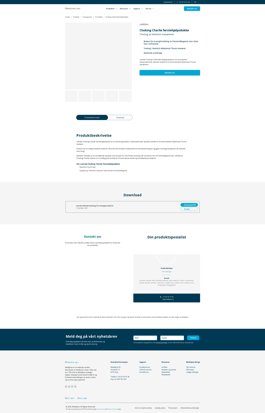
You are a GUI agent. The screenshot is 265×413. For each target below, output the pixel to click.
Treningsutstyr (87, 17)
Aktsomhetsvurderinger (190, 408)
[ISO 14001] (69, 398)
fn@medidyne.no (168, 299)
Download (120, 117)
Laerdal (144, 24)
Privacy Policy (101, 409)
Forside (67, 17)
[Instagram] (69, 386)
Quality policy (160, 408)
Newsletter (166, 372)
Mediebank (166, 374)
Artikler (164, 367)
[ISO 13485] (82, 398)
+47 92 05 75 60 (168, 297)
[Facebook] (72, 386)
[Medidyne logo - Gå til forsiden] (72, 8)
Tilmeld (193, 338)
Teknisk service (145, 369)
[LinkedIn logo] (166, 289)
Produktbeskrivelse (92, 117)
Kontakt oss (144, 372)
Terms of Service (112, 409)
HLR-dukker (99, 17)
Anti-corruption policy (143, 408)
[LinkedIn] (66, 386)
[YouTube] (75, 386)
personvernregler (161, 342)
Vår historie (190, 367)
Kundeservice (168, 2)
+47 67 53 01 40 (184, 2)
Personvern (173, 408)
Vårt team (190, 369)
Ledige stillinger (192, 372)
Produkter (76, 17)
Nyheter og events (169, 369)
